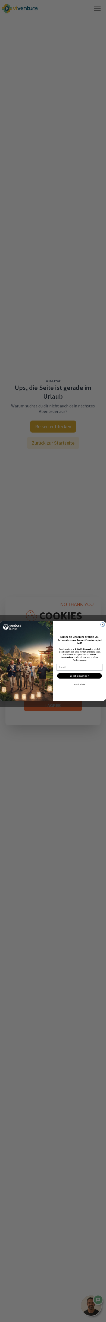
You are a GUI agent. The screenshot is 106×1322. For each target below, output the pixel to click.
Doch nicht (79, 684)
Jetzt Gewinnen (79, 676)
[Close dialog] (103, 624)
